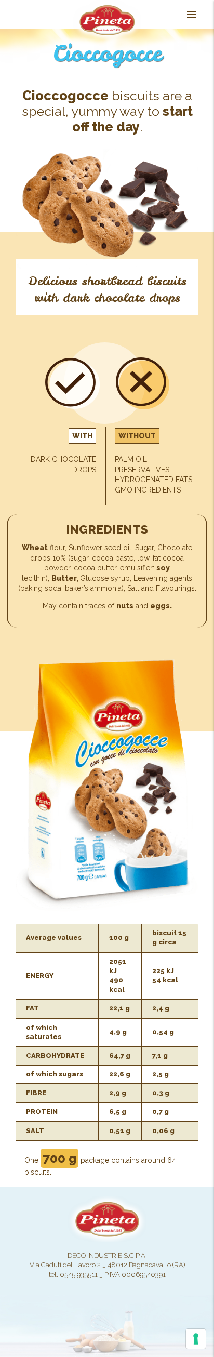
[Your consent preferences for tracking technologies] (196, 1339)
